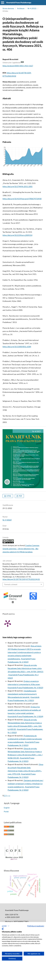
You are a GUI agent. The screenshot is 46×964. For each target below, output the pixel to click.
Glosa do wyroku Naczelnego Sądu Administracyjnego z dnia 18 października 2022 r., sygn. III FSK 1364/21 (25, 668)
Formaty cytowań (10, 584)
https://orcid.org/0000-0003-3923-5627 (18, 66)
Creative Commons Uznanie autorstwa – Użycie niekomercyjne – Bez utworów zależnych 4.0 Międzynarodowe (21, 548)
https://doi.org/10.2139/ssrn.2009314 (17, 235)
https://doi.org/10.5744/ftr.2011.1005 (17, 186)
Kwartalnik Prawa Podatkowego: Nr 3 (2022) (25, 687)
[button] (5, 925)
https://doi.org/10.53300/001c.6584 (17, 346)
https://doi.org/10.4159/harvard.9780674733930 (22, 199)
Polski (6, 811)
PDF (20, 496)
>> (9, 795)
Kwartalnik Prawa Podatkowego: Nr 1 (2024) (25, 716)
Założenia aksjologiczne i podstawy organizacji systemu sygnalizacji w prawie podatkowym (25, 783)
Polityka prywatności (35, 926)
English (7, 808)
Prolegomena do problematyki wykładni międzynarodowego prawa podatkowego (25, 739)
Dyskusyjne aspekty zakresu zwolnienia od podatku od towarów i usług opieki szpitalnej (24, 710)
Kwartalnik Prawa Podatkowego (18, 3)
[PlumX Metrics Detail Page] (7, 623)
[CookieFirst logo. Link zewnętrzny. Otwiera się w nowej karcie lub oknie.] (3, 929)
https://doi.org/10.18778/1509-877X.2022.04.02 (21, 579)
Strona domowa (8, 8)
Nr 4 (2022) (32, 8)
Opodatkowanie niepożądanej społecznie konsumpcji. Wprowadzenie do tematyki (22, 694)
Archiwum (21, 8)
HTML (8, 496)
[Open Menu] (2, 2)
